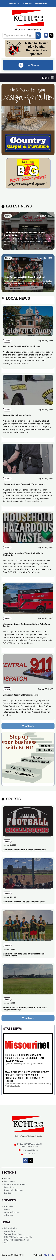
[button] (48, 78)
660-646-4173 (41, 3)
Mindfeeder (49, 1255)
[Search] (38, 35)
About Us (12, 3)
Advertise (27, 3)
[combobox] (19, 35)
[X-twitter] (51, 35)
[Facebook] (46, 35)
